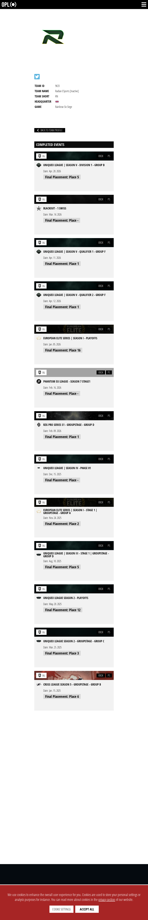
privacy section (106, 899)
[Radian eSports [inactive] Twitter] (37, 76)
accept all (87, 909)
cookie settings (61, 909)
